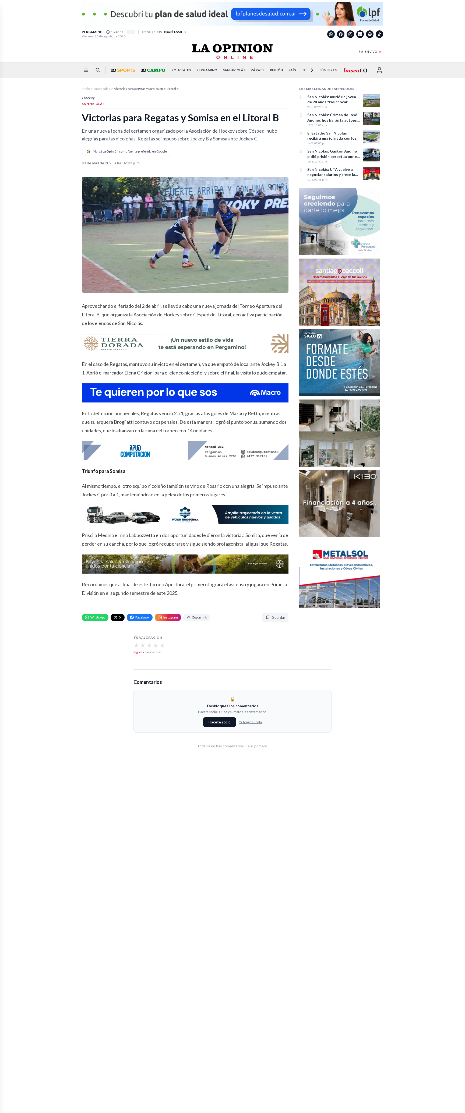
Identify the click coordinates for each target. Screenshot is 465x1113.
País (292, 70)
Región (276, 70)
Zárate (258, 70)
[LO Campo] (152, 70)
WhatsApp (97, 617)
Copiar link (199, 617)
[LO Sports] (122, 70)
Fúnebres (328, 70)
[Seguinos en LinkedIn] (360, 34)
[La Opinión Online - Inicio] (232, 51)
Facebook (142, 617)
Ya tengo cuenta (250, 722)
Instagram (170, 617)
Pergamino (206, 70)
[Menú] (86, 70)
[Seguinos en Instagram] (350, 34)
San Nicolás (234, 70)
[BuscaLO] (355, 70)
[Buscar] (98, 70)
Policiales (181, 70)
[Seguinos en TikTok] (379, 34)
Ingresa (138, 652)
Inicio (86, 89)
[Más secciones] (309, 70)
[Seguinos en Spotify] (370, 34)
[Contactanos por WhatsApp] (331, 34)
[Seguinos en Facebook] (340, 34)
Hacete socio (220, 722)
